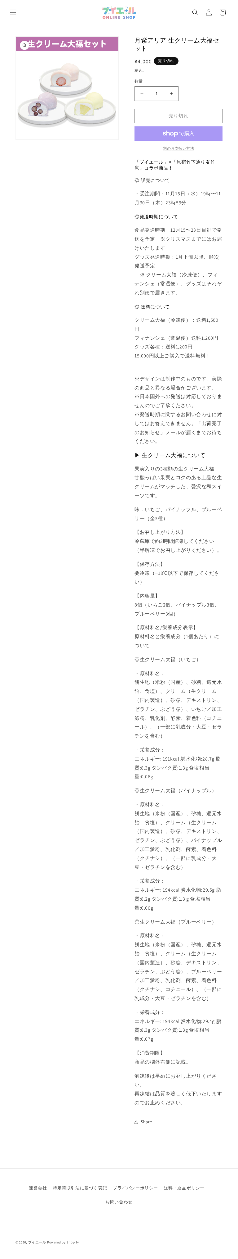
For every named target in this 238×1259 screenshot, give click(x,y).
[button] (13, 12)
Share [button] (146, 1122)
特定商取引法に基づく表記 (80, 1188)
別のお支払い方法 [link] (178, 148)
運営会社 (38, 1188)
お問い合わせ (119, 1202)
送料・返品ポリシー (184, 1188)
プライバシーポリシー (135, 1188)
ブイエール (37, 1242)
